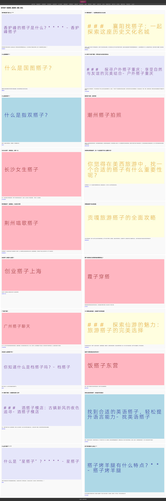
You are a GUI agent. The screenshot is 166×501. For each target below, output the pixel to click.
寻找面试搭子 (128, 4)
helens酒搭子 (60, 4)
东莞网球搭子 (71, 4)
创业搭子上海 (4, 293)
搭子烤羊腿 (86, 495)
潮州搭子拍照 (87, 145)
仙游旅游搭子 (87, 347)
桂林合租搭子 (81, 4)
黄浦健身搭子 (38, 4)
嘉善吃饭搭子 (66, 4)
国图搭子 (3, 90)
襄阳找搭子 (86, 49)
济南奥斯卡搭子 (108, 4)
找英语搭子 (86, 441)
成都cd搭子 (76, 4)
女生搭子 (133, 4)
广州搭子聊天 (4, 347)
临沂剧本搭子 (55, 4)
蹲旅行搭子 (90, 4)
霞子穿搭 (86, 306)
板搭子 (86, 4)
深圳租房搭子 (44, 4)
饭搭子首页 (33, 4)
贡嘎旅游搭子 (87, 240)
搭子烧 (103, 4)
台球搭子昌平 (99, 4)
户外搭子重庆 (87, 91)
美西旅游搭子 (87, 186)
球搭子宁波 (113, 4)
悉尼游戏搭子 (49, 4)
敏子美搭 (118, 4)
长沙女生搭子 (4, 199)
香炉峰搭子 (3, 48)
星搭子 (3, 482)
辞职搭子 (94, 4)
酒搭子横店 (3, 428)
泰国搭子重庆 (123, 4)
